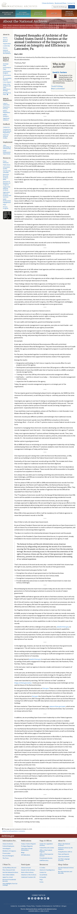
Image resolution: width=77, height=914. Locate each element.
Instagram (35, 898)
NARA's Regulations (6, 111)
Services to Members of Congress (6, 183)
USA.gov (63, 906)
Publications (6, 165)
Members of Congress (9, 851)
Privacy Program (5, 207)
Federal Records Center (47, 848)
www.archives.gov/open (57, 706)
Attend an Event (26, 868)
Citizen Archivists (48, 3)
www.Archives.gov (63, 627)
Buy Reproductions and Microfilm (65, 872)
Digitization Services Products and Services (7, 194)
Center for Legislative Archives (46, 844)
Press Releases (6, 162)
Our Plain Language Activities (64, 859)
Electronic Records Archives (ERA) (6, 177)
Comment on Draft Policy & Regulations (7, 131)
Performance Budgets (7, 72)
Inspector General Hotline (6, 136)
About (10, 25)
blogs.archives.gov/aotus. (23, 683)
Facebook (29, 898)
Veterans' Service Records (23, 13)
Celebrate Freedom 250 (28, 877)
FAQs (4, 204)
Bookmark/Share (60, 3)
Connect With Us (38, 895)
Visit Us (54, 13)
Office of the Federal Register (46, 851)
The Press (6, 858)
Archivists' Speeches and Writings (23, 25)
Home (5, 25)
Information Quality (6, 167)
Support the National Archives (6, 188)
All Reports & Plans (7, 93)
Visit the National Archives (10, 872)
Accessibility (22, 906)
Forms (41, 882)
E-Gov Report (7, 82)
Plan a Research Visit (9, 870)
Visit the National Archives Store (66, 868)
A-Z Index (42, 868)
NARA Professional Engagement (7, 200)
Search (71, 7)
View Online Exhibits (8, 875)
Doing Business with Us (65, 852)
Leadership (6, 46)
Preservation (6, 853)
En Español (43, 877)
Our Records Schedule (7, 171)
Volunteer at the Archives (28, 875)
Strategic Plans (6, 64)
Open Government (63, 856)
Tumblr (38, 898)
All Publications (25, 855)
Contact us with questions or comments (13, 831)
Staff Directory (44, 860)
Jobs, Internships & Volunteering (7, 146)
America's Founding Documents (69, 13)
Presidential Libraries (46, 858)
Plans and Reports (63, 854)
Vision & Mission (5, 40)
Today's (28, 844)
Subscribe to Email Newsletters (26, 849)
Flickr (48, 898)
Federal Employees (8, 846)
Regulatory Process (6, 107)
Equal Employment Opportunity (7, 152)
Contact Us (71, 3)
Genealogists (7, 848)
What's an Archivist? (58, 89)
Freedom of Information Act (44, 906)
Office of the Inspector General (46, 855)
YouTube (42, 898)
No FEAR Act (57, 906)
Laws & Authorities (6, 104)
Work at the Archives (27, 872)
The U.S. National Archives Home (19, 5)
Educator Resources (38, 13)
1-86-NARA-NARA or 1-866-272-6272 (38, 911)
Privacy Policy (31, 906)
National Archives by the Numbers (7, 51)
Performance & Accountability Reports (7, 77)
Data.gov (46, 688)
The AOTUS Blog (57, 86)
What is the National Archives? (64, 844)
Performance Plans (7, 68)
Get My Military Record (9, 868)
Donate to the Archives (28, 870)
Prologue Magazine (27, 846)
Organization (7, 43)
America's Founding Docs (47, 870)
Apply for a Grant (8, 877)
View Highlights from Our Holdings (10, 884)
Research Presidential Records (9, 880)
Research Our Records (7, 13)
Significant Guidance (6, 119)
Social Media (43, 875)
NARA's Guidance (6, 115)
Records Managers (8, 856)
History (5, 48)
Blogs (23, 852)
